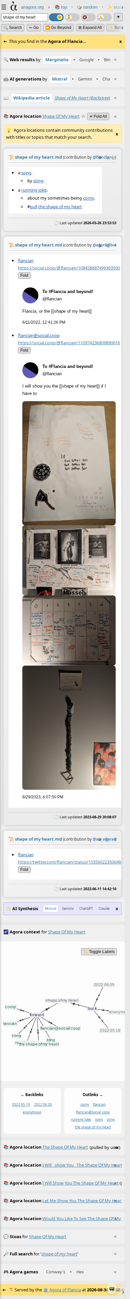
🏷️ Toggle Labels (99, 952)
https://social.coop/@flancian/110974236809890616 (69, 342)
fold (24, 275)
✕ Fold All (98, 116)
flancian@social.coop (39, 335)
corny (88, 198)
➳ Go (34, 28)
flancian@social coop (93, 1112)
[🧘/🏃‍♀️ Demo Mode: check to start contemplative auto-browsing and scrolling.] (72, 17)
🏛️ (45, 1290)
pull (33, 207)
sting (38, 180)
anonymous (32, 1112)
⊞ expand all (90, 28)
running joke (34, 190)
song (26, 172)
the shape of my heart (60, 207)
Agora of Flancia (65, 1290)
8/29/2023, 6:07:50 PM (42, 797)
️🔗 (115, 157)
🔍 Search (12, 28)
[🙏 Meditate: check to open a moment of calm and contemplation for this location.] (104, 17)
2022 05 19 (21, 1104)
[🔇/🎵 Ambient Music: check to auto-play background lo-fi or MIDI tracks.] (88, 17)
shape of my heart (47, 1236)
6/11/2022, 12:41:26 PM (43, 322)
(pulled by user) (61, 1147)
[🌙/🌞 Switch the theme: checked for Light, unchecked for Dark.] (56, 17)
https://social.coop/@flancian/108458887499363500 (69, 267)
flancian (26, 260)
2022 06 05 (43, 1104)
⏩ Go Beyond (58, 28)
